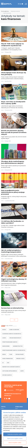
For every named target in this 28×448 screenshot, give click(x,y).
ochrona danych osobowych (11, 333)
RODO (4, 329)
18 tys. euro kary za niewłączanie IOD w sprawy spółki (13, 102)
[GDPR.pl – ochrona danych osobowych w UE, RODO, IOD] (6, 4)
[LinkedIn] (20, 4)
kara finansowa (7, 358)
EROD (4, 354)
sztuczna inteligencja (9, 371)
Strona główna (5, 11)
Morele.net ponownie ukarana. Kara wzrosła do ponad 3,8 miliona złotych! (13, 132)
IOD (8, 362)
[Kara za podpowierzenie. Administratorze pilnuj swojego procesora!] (14, 180)
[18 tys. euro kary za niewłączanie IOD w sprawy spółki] (14, 92)
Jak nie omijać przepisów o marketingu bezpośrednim (11, 251)
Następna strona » (14, 319)
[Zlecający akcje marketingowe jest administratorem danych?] (14, 151)
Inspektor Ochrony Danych (11, 366)
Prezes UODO (20, 358)
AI (3, 362)
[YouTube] (22, 4)
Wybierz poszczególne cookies (15, 438)
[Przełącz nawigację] (26, 4)
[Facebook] (18, 4)
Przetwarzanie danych (9, 342)
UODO (4, 337)
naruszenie (5, 346)
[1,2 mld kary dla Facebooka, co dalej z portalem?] (14, 211)
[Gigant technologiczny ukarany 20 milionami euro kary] (14, 269)
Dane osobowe (14, 329)
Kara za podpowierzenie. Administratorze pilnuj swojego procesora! (13, 192)
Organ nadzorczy (15, 337)
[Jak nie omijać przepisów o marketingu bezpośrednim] (14, 240)
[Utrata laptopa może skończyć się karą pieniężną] (14, 63)
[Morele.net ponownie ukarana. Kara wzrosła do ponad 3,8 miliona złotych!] (14, 121)
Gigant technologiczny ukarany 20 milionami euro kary (14, 280)
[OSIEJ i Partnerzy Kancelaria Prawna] (20, 390)
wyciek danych (7, 375)
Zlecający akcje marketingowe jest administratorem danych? (12, 162)
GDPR (22, 371)
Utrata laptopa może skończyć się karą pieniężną (13, 73)
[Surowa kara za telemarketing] (14, 298)
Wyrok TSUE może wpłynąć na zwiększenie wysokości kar (12, 44)
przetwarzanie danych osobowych (13, 350)
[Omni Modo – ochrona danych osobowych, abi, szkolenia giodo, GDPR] (8, 390)
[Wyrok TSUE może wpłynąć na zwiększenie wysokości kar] (14, 34)
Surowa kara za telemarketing (12, 308)
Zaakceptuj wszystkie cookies (14, 434)
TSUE (10, 354)
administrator (17, 346)
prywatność (20, 354)
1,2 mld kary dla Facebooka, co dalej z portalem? (12, 222)
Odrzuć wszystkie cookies (14, 442)
